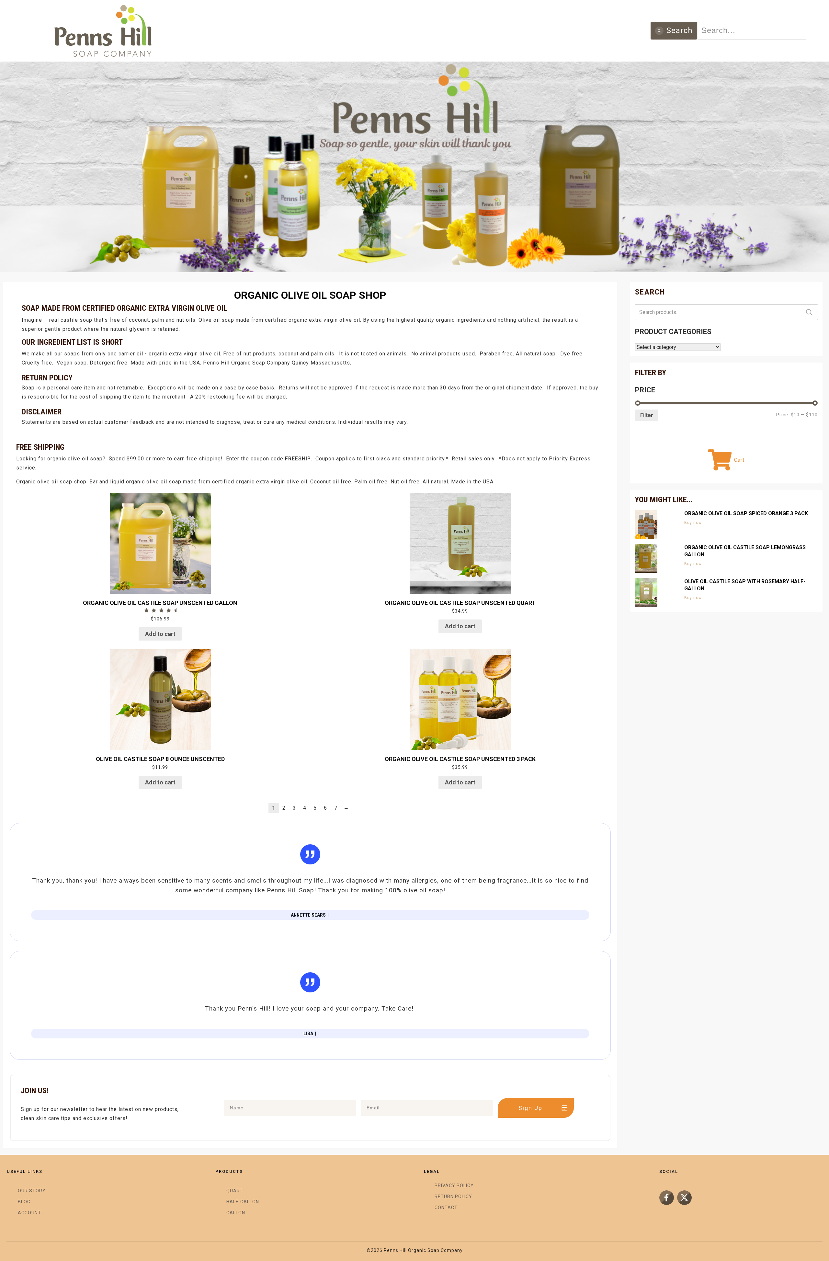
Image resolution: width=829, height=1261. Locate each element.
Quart (234, 1190)
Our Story (32, 1190)
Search (809, 312)
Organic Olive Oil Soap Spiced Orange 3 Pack (746, 513)
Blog (24, 1201)
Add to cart (160, 633)
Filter (646, 415)
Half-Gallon (242, 1201)
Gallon (235, 1212)
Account (29, 1212)
